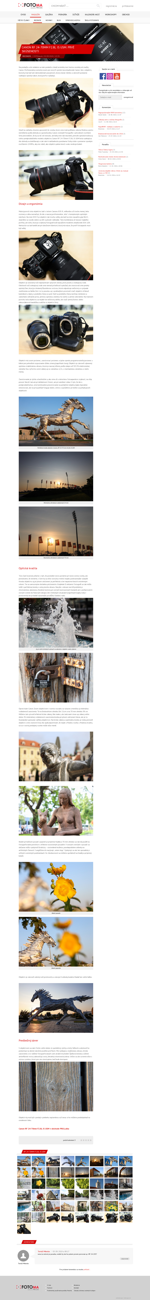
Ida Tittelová (102, 136)
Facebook (103, 76)
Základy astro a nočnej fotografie (110, 120)
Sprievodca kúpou (73, 20)
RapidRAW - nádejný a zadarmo (109, 127)
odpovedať (124, 1259)
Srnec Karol (102, 159)
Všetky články (23, 20)
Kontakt (76, 1288)
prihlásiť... (87, 1269)
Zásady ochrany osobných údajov (84, 1290)
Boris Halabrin (102, 166)
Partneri (49, 1288)
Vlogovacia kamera (105, 164)
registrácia (111, 6)
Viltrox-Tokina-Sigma (105, 150)
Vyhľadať (98, 5)
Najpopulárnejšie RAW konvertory (110, 113)
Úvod (23, 14)
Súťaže (76, 14)
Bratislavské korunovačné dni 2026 (110, 134)
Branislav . (101, 129)
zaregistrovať (128, 97)
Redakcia (77, 1285)
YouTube (117, 76)
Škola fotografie (92, 20)
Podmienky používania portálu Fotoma (59, 1290)
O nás (49, 1285)
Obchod (126, 14)
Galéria (49, 14)
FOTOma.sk (38, 56)
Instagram (110, 76)
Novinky (49, 20)
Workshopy (110, 14)
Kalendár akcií (92, 14)
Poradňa (62, 14)
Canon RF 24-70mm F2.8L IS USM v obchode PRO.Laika (44, 1128)
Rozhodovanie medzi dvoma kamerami (112, 157)
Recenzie (37, 20)
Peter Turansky (103, 152)
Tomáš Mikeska (23, 1263)
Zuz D (100, 122)
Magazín (35, 14)
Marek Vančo (102, 115)
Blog (59, 20)
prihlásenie (127, 6)
